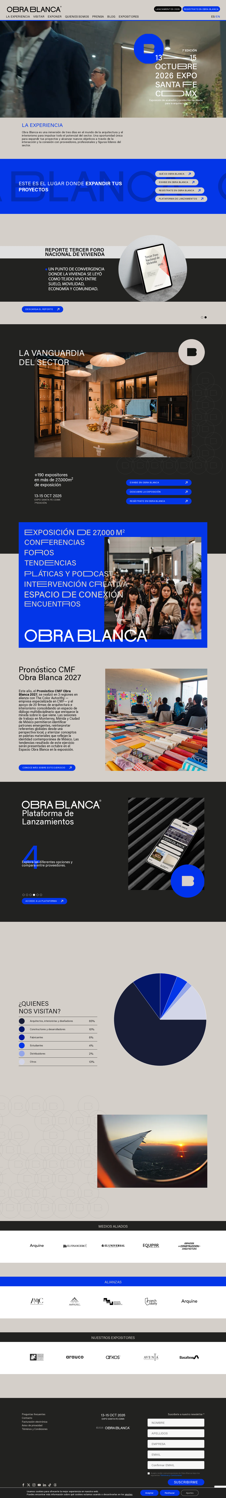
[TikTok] (49, 1485)
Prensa (98, 16)
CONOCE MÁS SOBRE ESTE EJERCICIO (44, 767)
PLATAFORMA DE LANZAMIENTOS (178, 198)
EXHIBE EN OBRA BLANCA (173, 182)
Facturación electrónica (34, 1421)
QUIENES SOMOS (77, 16)
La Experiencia (18, 16)
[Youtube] (39, 1485)
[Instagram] (33, 1485)
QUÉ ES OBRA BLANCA (171, 173)
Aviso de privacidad (32, 1425)
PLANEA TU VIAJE (32, 1192)
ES (213, 16)
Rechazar (170, 1492)
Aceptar (149, 1492)
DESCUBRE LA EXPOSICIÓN (145, 491)
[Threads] (55, 1485)
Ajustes (190, 1492)
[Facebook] (23, 1485)
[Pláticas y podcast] (91, 573)
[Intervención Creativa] (91, 583)
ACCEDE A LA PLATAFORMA (41, 900)
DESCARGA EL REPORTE (39, 309)
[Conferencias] (91, 542)
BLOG (111, 16)
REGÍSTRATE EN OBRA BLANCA (201, 9)
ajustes (128, 1494)
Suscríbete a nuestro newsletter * (186, 1414)
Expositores (129, 16)
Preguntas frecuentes (33, 1414)
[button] (202, 317)
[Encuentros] (91, 604)
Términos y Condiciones (34, 1429)
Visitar (38, 16)
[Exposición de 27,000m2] (91, 532)
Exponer (55, 16)
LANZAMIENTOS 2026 (168, 9)
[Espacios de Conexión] (91, 594)
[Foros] (91, 552)
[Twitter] (28, 1485)
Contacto (27, 1417)
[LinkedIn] (44, 1485)
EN (218, 16)
